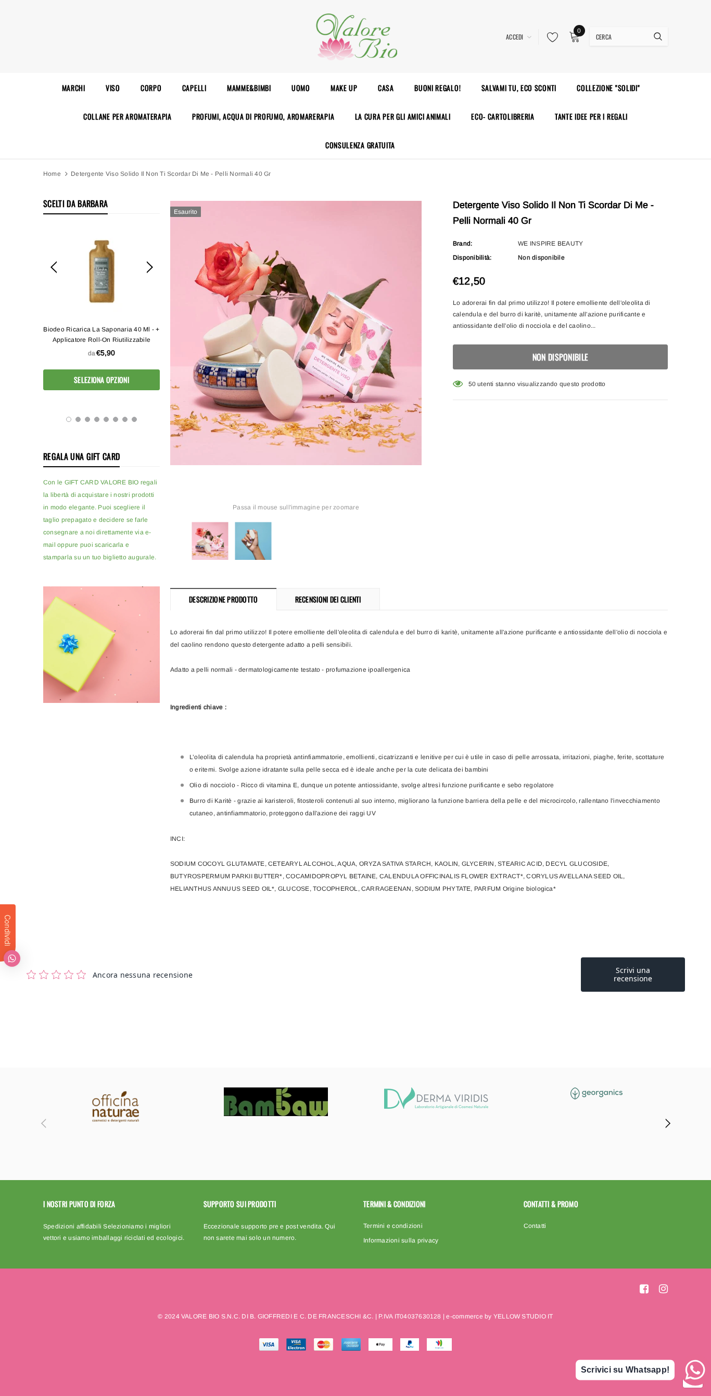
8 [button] (134, 419)
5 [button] (106, 419)
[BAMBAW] (276, 1101)
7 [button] (125, 419)
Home (52, 173)
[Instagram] (663, 1288)
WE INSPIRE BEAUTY (550, 243)
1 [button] (68, 419)
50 (472, 384)
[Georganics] (596, 1093)
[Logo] (355, 35)
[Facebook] (644, 1288)
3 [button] (87, 419)
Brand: (462, 243)
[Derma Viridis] (436, 1098)
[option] (101, 309)
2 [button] (78, 419)
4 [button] (96, 419)
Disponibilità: (472, 257)
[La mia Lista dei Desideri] (549, 37)
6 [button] (115, 419)
